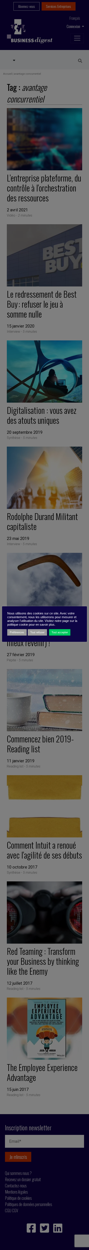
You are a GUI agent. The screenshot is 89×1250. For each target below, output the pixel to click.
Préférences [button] (17, 632)
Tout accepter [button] (60, 632)
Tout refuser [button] (37, 632)
